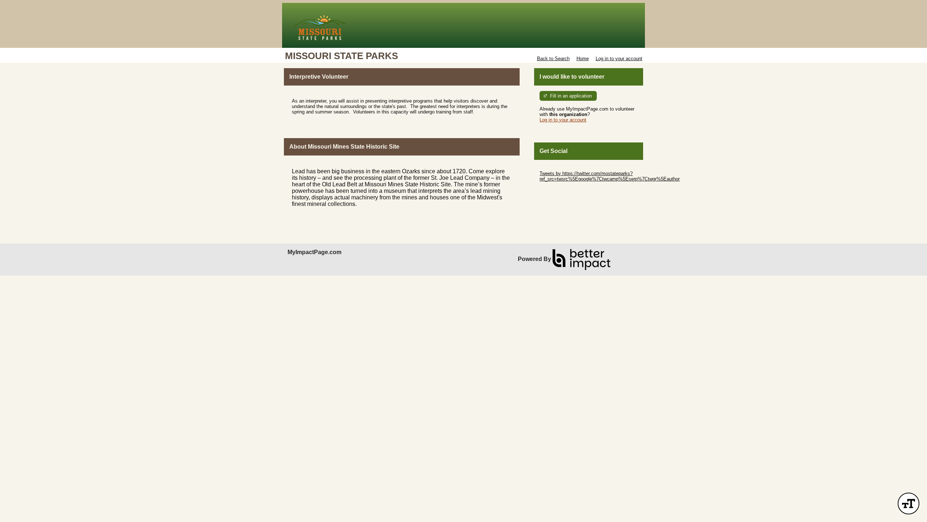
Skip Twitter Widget (560, 168)
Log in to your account (619, 58)
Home (582, 58)
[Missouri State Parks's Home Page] (463, 25)
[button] (908, 503)
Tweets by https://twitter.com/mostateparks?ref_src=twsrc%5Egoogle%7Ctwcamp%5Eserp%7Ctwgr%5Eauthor (610, 176)
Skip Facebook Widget (563, 189)
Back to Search (553, 58)
